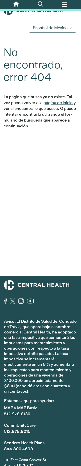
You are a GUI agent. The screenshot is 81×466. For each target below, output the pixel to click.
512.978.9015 (17, 431)
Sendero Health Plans (24, 442)
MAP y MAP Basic (20, 407)
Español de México (50, 27)
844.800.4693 (18, 448)
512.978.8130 (17, 413)
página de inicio (58, 102)
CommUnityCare (20, 425)
